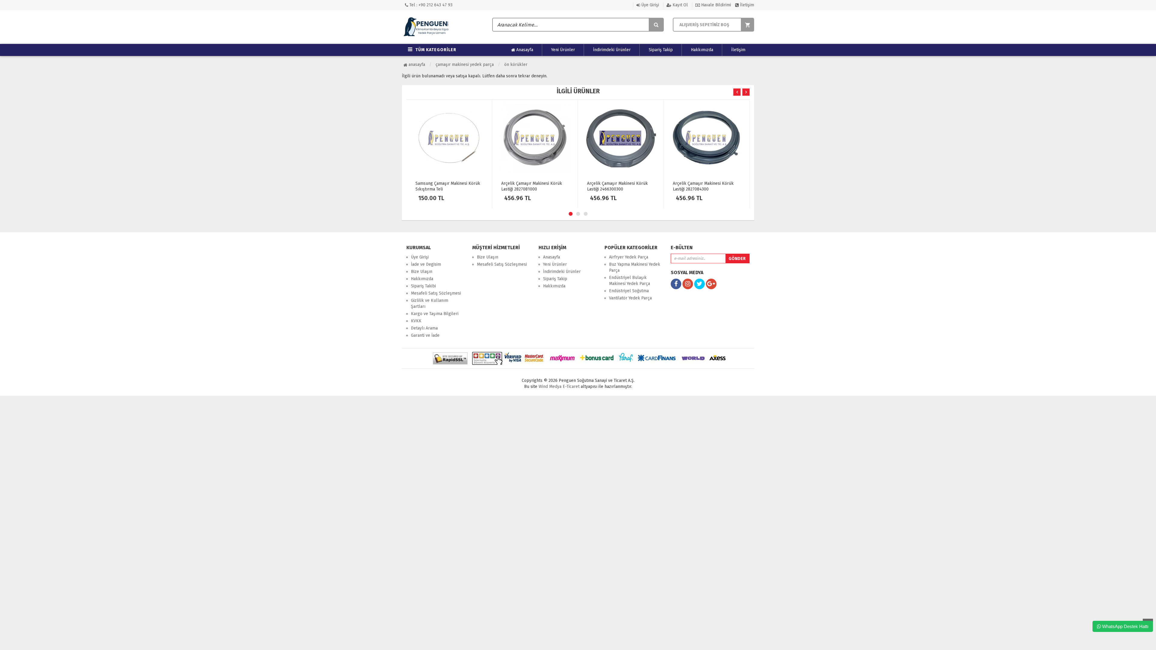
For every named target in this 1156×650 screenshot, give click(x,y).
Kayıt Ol (679, 5)
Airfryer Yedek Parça (628, 257)
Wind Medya (550, 386)
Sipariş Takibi (423, 286)
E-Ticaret (570, 386)
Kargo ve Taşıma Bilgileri (434, 313)
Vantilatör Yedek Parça (630, 298)
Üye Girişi (649, 5)
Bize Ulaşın (421, 271)
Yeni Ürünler (563, 49)
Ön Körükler (515, 64)
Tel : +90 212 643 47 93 (430, 5)
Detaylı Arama (424, 328)
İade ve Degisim (426, 264)
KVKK (416, 320)
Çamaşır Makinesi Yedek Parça (465, 64)
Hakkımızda (702, 49)
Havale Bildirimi (715, 5)
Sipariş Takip (661, 49)
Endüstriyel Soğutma (629, 290)
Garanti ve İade (425, 335)
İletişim (746, 5)
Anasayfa (524, 49)
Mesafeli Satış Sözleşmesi (436, 293)
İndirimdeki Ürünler (612, 49)
